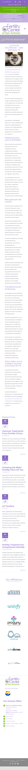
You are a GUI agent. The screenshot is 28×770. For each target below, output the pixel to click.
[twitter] (12, 763)
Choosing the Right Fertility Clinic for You (12, 468)
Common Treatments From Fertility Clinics (12, 432)
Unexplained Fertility (7, 549)
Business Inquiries (10, 726)
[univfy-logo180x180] (14, 600)
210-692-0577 (8, 1)
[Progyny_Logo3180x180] (14, 615)
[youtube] (17, 763)
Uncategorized (5, 435)
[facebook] (10, 763)
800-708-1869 (9, 716)
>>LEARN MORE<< (21, 15)
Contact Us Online (10, 721)
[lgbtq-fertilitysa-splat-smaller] (7, 691)
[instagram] (15, 763)
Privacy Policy (12, 760)
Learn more (13, 9)
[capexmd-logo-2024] (14, 657)
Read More (22, 454)
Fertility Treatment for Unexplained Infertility (13, 546)
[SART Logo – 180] (14, 629)
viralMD (17, 761)
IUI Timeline (8, 506)
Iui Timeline (5, 508)
